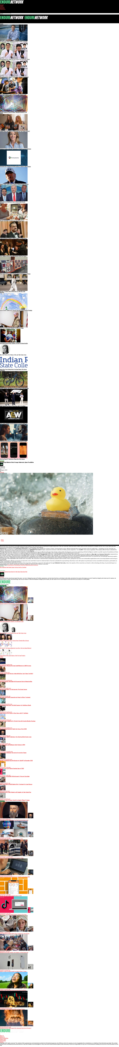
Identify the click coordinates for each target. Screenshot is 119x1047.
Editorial (2, 472)
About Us (2, 1036)
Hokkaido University (20, 565)
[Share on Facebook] (59, 535)
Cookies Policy (3, 1039)
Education (2, 8)
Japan (26, 565)
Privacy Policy (3, 1040)
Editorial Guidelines (4, 1038)
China (8, 565)
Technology (3, 9)
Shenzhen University (33, 565)
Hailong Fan (13, 565)
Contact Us (2, 1037)
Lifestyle (2, 7)
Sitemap (2, 1042)
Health (1, 6)
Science (2, 5)
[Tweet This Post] (59, 536)
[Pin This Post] (59, 537)
